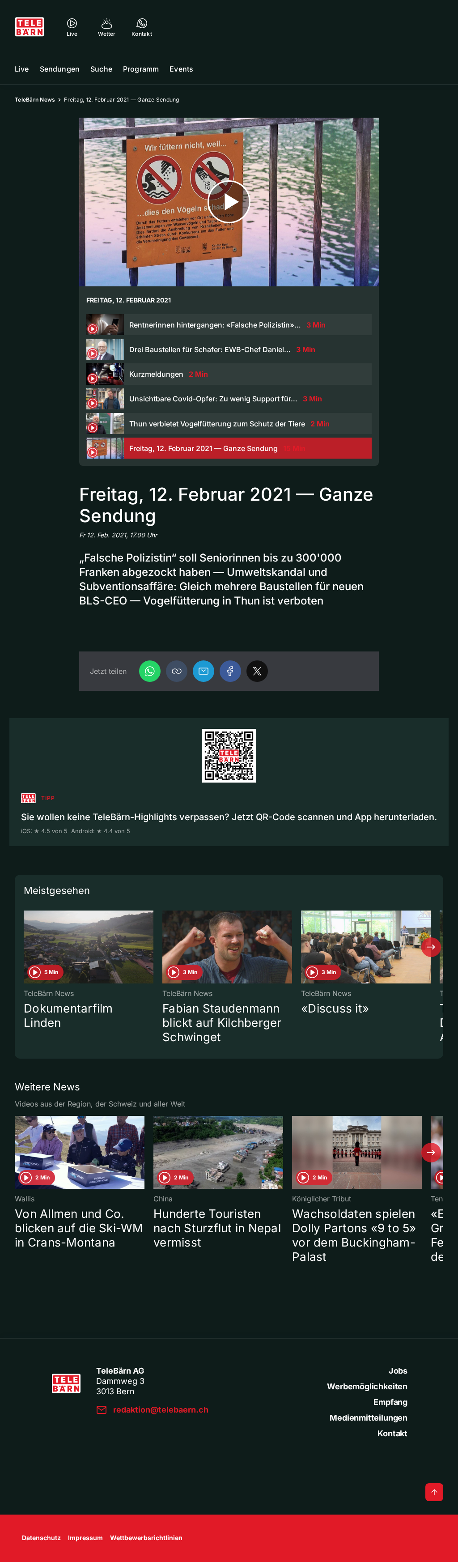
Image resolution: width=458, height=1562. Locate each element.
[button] (176, 671)
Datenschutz (41, 1537)
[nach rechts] (431, 947)
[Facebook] (230, 671)
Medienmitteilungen (368, 1417)
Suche (101, 68)
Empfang (390, 1402)
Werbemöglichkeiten (367, 1386)
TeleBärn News (35, 99)
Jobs (398, 1370)
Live (22, 68)
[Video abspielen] (229, 202)
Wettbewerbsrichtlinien (146, 1537)
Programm (141, 68)
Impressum (85, 1537)
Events (181, 68)
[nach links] (27, 947)
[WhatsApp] (150, 671)
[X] (257, 671)
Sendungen (60, 68)
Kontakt (392, 1433)
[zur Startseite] (29, 27)
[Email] (203, 671)
